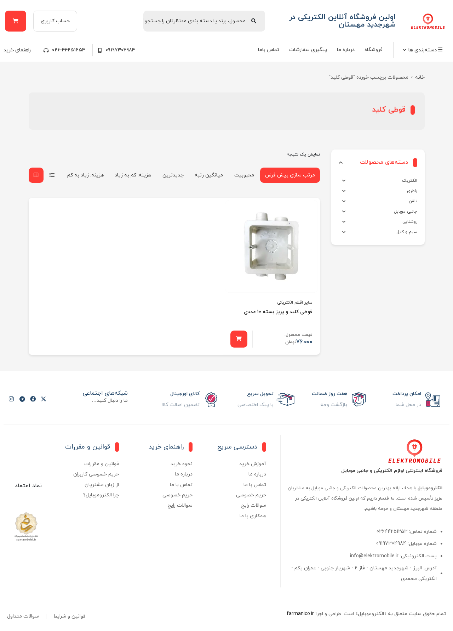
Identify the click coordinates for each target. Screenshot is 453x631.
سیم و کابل (406, 232)
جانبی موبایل (405, 211)
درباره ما (346, 49)
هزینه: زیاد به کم (85, 175)
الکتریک (409, 181)
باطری (412, 191)
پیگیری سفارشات (308, 49)
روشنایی (409, 222)
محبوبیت (244, 175)
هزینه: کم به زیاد (133, 175)
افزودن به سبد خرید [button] (238, 339)
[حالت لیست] (52, 175)
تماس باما (268, 49)
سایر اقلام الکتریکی (294, 302)
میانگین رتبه (209, 175)
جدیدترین (173, 175)
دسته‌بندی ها (423, 50)
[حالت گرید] (36, 175)
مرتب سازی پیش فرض (290, 175)
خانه (420, 77)
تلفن (413, 201)
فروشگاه (374, 49)
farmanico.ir (300, 613)
